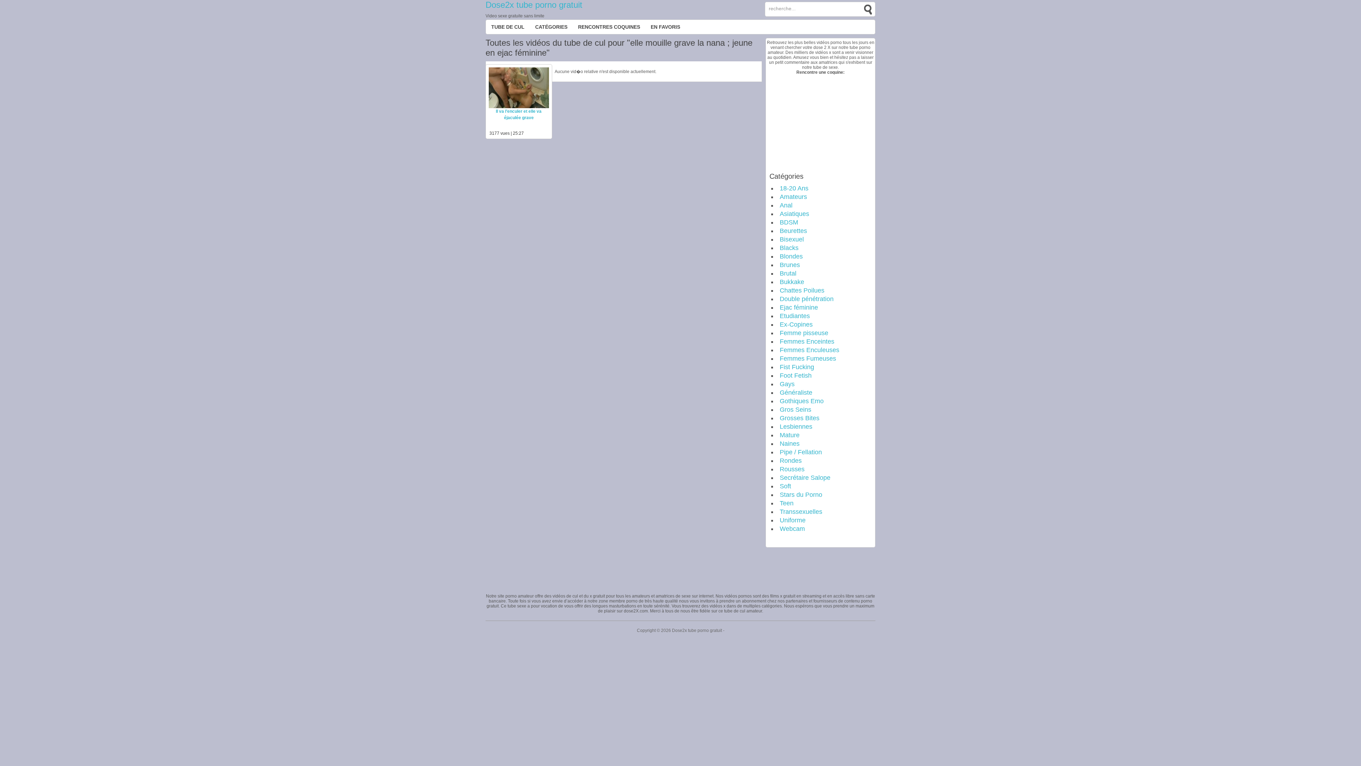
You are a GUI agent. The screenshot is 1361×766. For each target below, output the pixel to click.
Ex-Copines (796, 324)
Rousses (792, 469)
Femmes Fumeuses (808, 358)
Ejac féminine (799, 307)
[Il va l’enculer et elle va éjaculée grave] (519, 106)
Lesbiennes (796, 426)
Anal (786, 205)
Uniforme (793, 520)
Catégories (551, 27)
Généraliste (796, 392)
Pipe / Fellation (801, 452)
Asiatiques (794, 213)
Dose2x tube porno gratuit (534, 5)
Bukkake (792, 281)
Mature (790, 435)
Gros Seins (795, 409)
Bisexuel (792, 239)
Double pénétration (807, 298)
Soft (785, 486)
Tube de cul (508, 27)
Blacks (789, 247)
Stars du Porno (801, 494)
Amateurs (793, 196)
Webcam (792, 528)
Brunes (790, 264)
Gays (787, 384)
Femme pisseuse (804, 333)
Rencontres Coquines (609, 27)
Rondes (791, 460)
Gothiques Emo (802, 401)
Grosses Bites (799, 418)
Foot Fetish (796, 375)
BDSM (789, 222)
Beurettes (793, 230)
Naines (790, 443)
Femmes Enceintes (807, 341)
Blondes (791, 256)
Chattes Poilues (802, 290)
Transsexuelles (801, 511)
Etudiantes (795, 316)
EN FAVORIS (665, 27)
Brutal (788, 273)
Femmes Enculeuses (809, 350)
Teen (787, 503)
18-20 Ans (794, 188)
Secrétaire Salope (805, 477)
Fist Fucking (797, 367)
